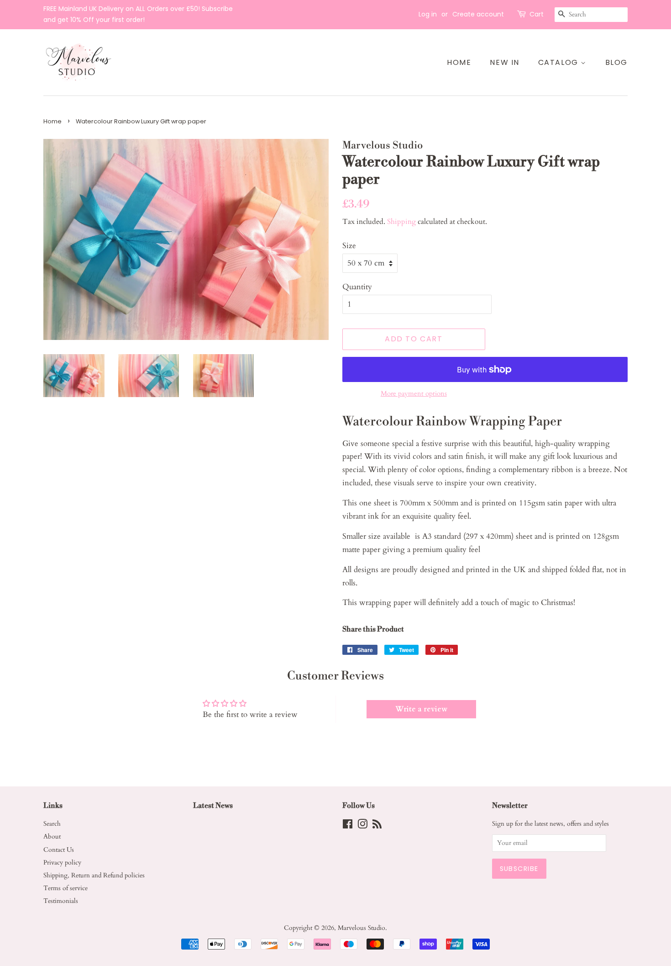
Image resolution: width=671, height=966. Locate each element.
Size (349, 245)
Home (459, 62)
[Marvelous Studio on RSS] (377, 826)
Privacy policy (62, 862)
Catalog (559, 62)
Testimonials (60, 901)
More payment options (414, 393)
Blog (616, 62)
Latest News (213, 805)
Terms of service (65, 888)
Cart (536, 14)
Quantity (357, 286)
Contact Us (58, 849)
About (52, 836)
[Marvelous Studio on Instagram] (362, 826)
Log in (428, 14)
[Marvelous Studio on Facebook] (347, 826)
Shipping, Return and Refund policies (94, 875)
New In (504, 62)
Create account (478, 14)
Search (52, 823)
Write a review (421, 709)
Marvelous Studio (361, 928)
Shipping (401, 222)
